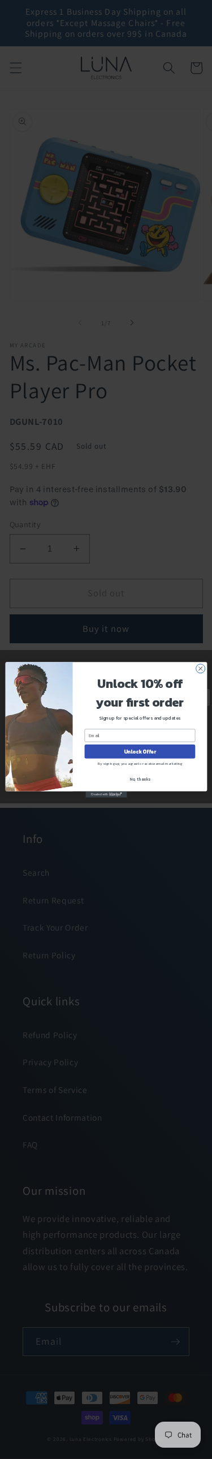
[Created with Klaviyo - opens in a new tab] (106, 794)
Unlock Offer (139, 751)
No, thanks (139, 779)
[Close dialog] (200, 668)
